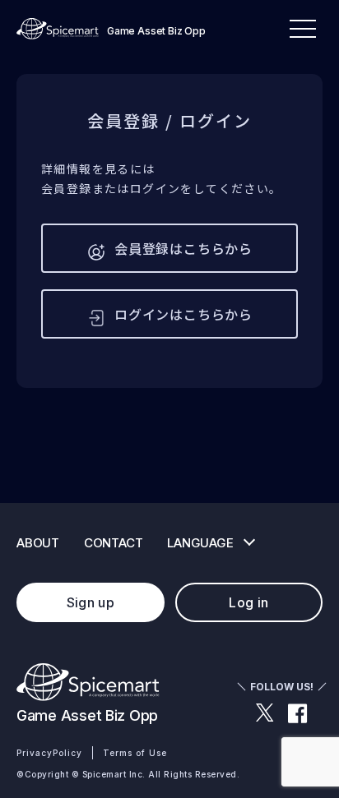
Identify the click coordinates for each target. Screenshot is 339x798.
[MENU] (303, 29)
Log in (248, 602)
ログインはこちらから (183, 314)
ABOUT (37, 543)
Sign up (90, 602)
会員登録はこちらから (183, 248)
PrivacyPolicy (49, 753)
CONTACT (113, 543)
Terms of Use (135, 753)
